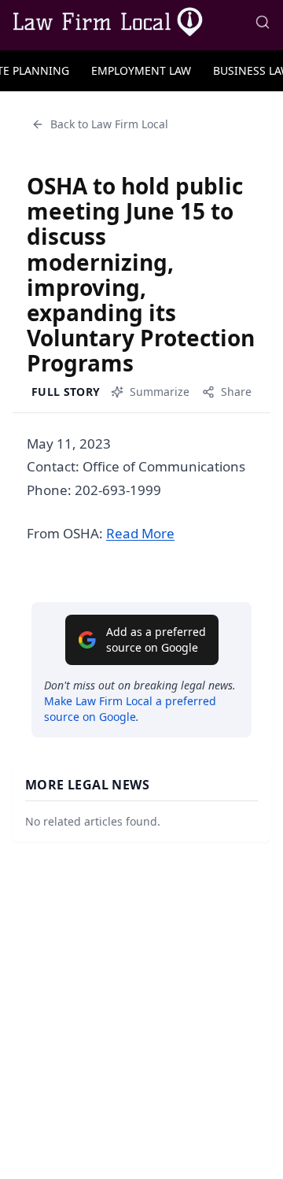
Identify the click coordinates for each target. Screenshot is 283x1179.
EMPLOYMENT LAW (141, 70)
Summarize (159, 391)
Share (236, 391)
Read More (140, 533)
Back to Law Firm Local (109, 123)
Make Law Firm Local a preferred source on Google (130, 708)
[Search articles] (262, 22)
